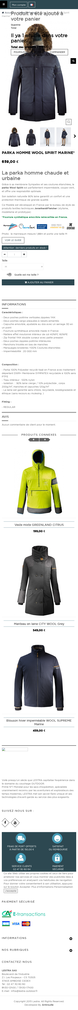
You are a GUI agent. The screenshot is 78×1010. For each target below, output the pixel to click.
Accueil (8, 12)
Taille (5, 260)
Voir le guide (13, 240)
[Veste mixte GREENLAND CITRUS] (39, 481)
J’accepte (10, 890)
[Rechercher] (73, 61)
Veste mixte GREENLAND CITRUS (39, 524)
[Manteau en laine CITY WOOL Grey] (39, 580)
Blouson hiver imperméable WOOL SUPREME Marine (39, 722)
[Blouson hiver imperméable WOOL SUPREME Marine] (39, 677)
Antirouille (48, 1004)
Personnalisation (63, 886)
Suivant (75, 136)
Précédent (3, 136)
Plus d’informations (42, 886)
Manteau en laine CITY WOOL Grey (39, 623)
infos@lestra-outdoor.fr (24, 991)
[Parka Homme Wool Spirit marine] (14, 137)
